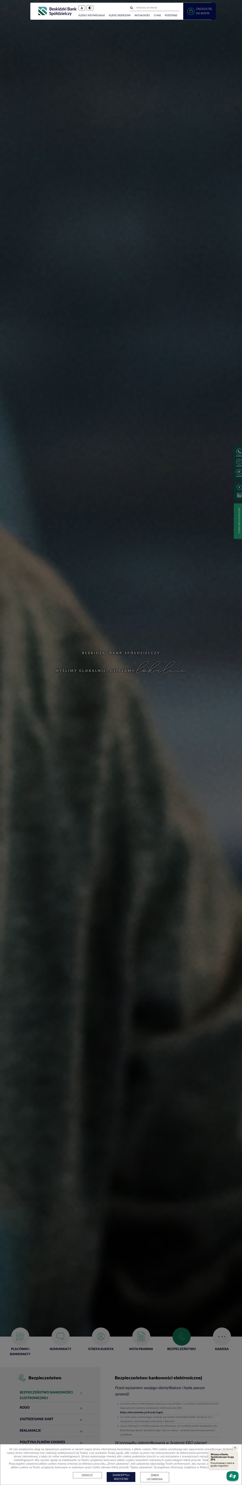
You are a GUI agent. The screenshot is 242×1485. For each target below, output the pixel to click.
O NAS (157, 15)
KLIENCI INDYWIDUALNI (92, 15)
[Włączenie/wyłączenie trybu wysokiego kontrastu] (89, 7)
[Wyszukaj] (132, 8)
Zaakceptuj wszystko (121, 1477)
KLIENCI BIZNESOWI (120, 15)
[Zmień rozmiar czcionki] (82, 7)
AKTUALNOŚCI (142, 15)
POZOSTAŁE (171, 15)
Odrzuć (87, 1475)
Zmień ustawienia (155, 1477)
